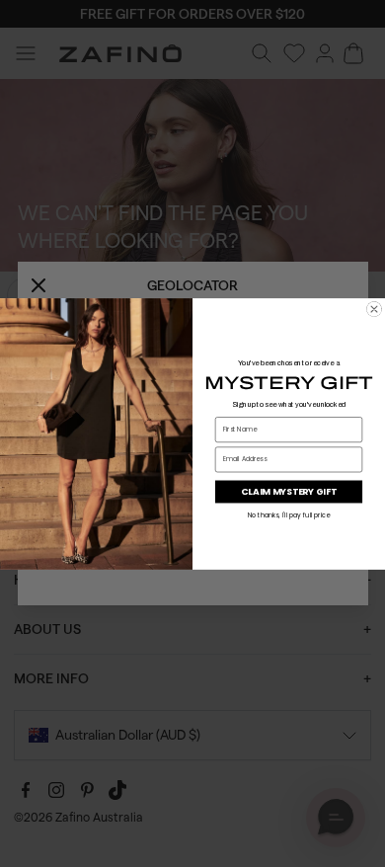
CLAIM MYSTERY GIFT (289, 491)
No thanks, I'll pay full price (289, 514)
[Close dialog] (374, 308)
